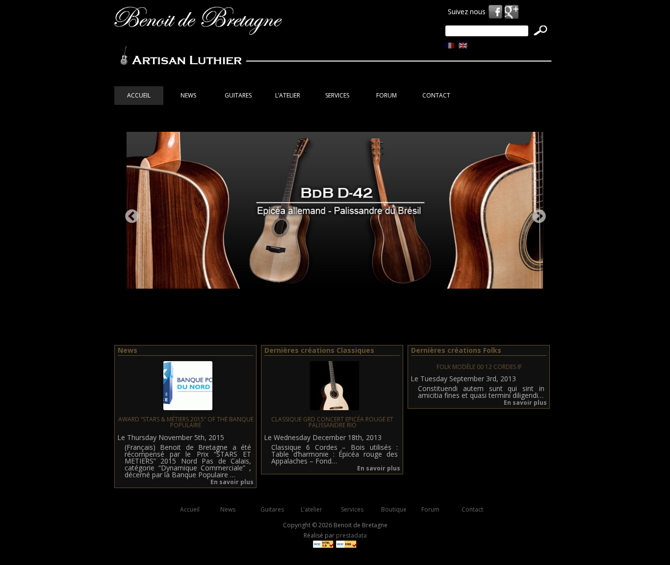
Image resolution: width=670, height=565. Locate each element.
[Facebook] (495, 12)
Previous (129, 214)
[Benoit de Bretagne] (198, 22)
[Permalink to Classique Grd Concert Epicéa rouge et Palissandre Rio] (334, 407)
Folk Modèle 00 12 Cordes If (479, 367)
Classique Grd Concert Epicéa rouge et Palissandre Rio (332, 422)
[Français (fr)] (449, 45)
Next (536, 214)
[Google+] (511, 12)
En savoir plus (232, 482)
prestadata (351, 535)
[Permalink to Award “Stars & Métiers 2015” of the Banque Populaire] (187, 407)
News (188, 95)
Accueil (139, 95)
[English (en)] (463, 45)
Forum (386, 95)
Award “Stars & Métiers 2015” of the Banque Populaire (186, 422)
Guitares (272, 509)
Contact (436, 95)
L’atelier (287, 95)
